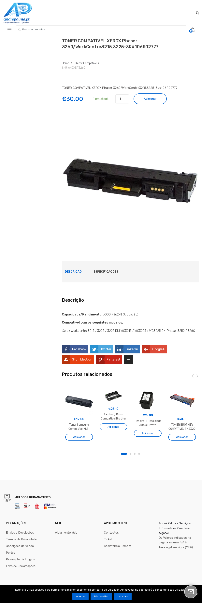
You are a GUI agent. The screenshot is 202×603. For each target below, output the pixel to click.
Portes (10, 552)
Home (65, 63)
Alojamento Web (66, 532)
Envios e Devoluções (20, 532)
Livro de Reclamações (21, 566)
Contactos (111, 532)
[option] (130, 176)
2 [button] (130, 454)
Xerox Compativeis (87, 63)
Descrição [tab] (73, 271)
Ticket (108, 539)
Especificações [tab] (106, 271)
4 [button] (139, 454)
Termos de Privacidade (21, 539)
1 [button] (124, 454)
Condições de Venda (20, 546)
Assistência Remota (117, 546)
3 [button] (135, 454)
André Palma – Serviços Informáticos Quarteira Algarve (175, 528)
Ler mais (123, 596)
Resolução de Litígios (20, 559)
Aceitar (80, 596)
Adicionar (150, 98)
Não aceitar (101, 596)
